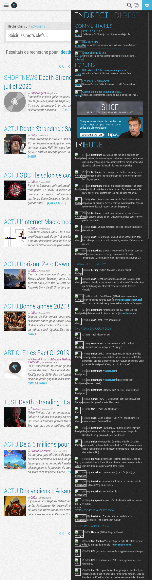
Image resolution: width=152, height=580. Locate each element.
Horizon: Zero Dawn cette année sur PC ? (63, 263)
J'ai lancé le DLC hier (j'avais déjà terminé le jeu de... (107, 34)
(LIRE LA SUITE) (56, 203)
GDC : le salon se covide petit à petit (57, 174)
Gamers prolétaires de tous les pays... (102, 91)
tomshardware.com (122, 544)
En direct (91, 15)
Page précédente (69, 66)
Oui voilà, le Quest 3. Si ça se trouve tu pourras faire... (107, 73)
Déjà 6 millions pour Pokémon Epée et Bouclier (70, 444)
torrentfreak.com (127, 313)
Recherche (130, 5)
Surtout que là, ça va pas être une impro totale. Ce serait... (109, 55)
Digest (126, 15)
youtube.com (109, 371)
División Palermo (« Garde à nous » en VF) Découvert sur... (109, 84)
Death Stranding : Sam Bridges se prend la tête (70, 128)
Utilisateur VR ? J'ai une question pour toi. (104, 70)
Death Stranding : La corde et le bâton (59, 401)
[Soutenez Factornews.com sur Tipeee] (110, 137)
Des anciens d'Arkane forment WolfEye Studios (70, 490)
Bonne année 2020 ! (36, 305)
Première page (61, 66)
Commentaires (93, 26)
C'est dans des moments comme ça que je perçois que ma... (110, 94)
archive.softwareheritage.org (127, 299)
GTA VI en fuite (90, 42)
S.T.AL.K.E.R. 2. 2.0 (92, 31)
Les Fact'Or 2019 (36, 352)
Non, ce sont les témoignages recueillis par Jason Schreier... (110, 45)
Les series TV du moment (95, 81)
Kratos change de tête (94, 52)
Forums (85, 65)
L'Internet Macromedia (40, 221)
